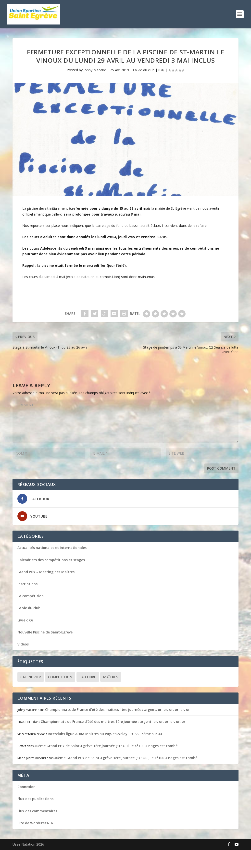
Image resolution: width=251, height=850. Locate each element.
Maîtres (110, 677)
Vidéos (23, 644)
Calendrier (30, 677)
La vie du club (143, 70)
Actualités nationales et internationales (52, 547)
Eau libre (87, 677)
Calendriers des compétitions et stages (51, 560)
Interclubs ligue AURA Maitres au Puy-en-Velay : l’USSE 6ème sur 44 (105, 733)
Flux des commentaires (37, 811)
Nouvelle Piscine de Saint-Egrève (45, 632)
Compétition (60, 677)
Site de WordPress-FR (35, 823)
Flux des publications (35, 798)
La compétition (30, 596)
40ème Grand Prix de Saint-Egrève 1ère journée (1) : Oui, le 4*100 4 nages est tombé (105, 745)
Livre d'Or (25, 620)
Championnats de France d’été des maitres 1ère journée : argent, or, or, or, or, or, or (117, 709)
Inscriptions (27, 584)
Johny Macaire (95, 70)
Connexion (26, 786)
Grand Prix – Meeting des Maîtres (46, 572)
